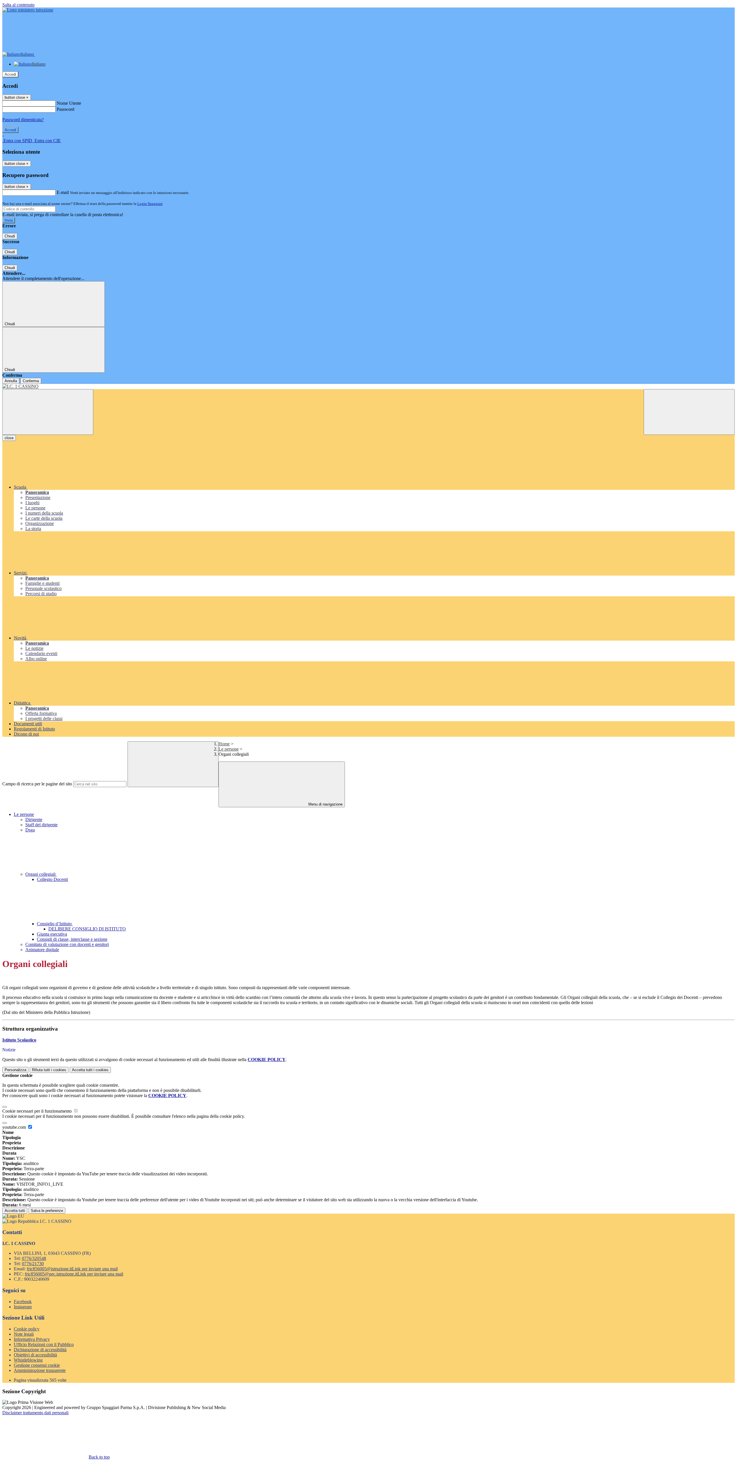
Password (65, 109)
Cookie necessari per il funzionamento (37, 1111)
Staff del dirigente (41, 824)
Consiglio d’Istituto (55, 923)
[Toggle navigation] (47, 412)
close (9, 438)
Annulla (11, 381)
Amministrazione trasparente (40, 1370)
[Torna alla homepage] (368, 386)
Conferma (31, 381)
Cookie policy (26, 1328)
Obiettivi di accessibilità (35, 1354)
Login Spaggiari (150, 203)
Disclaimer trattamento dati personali (35, 1412)
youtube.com (14, 1127)
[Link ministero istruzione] (27, 9)
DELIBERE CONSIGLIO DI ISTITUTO (87, 928)
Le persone (229, 749)
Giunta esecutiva (52, 934)
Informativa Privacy (32, 1339)
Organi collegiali (41, 874)
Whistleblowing (28, 1360)
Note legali (24, 1334)
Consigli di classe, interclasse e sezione (72, 939)
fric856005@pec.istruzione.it (74, 1273)
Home (224, 743)
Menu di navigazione (325, 804)
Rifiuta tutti (49, 1070)
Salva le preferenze (47, 1210)
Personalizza (15, 1070)
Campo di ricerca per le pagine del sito (37, 783)
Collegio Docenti (52, 879)
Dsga (30, 829)
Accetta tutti (90, 1070)
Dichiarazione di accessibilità (40, 1349)
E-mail (63, 192)
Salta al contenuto (18, 4)
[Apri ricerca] (689, 412)
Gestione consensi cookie (37, 1365)
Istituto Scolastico (19, 1040)
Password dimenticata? (23, 119)
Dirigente (33, 819)
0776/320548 (34, 1258)
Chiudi (10, 236)
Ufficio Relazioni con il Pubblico (44, 1344)
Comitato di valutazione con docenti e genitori (67, 944)
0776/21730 (33, 1263)
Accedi (10, 74)
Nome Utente (69, 103)
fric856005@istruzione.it (72, 1268)
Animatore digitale (42, 949)
